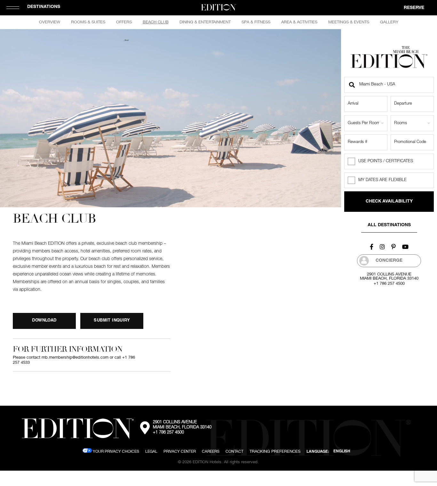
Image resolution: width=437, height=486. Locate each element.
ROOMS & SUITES (88, 22)
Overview (49, 22)
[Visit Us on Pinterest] (393, 247)
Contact (234, 451)
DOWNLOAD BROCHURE (44, 324)
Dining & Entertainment (205, 22)
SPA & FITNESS (256, 22)
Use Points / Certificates (385, 161)
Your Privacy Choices (115, 451)
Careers (210, 451)
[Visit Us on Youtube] (405, 247)
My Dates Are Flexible (382, 180)
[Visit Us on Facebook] (371, 247)
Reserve (414, 8)
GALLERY (389, 22)
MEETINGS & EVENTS (348, 22)
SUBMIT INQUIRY (112, 321)
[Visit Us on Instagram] (382, 247)
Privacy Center (179, 451)
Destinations (43, 7)
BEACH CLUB (156, 22)
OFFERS (124, 22)
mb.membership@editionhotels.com (75, 357)
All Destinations (389, 225)
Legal (151, 451)
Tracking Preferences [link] (275, 451)
